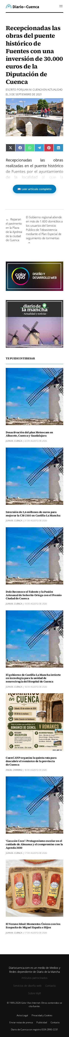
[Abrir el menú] (61, 6)
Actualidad (55, 89)
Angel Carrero (14, 769)
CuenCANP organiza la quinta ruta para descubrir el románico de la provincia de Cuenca (31, 761)
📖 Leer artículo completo (34, 189)
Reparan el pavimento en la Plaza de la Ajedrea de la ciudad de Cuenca (14, 229)
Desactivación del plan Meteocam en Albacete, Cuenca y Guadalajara (29, 434)
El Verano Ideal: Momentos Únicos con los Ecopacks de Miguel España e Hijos (33, 925)
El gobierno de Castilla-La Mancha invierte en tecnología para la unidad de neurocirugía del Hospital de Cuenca (33, 678)
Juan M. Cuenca (32, 89)
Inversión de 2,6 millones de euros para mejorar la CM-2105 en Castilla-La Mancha (33, 513)
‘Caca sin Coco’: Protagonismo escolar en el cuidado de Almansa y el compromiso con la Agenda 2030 (34, 844)
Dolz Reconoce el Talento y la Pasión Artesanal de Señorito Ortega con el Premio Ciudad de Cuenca (34, 595)
